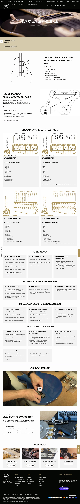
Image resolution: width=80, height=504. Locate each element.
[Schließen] (57, 226)
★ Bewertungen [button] (78, 253)
